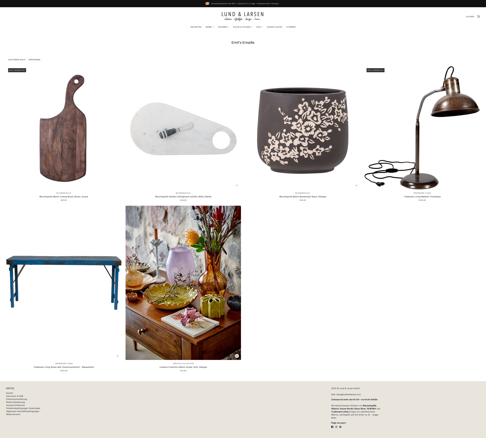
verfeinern (34, 60)
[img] (332, 427)
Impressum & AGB (14, 396)
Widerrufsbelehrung (15, 402)
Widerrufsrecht (13, 414)
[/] (243, 16)
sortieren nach (16, 60)
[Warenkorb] (478, 16)
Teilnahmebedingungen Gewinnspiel (23, 408)
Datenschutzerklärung (16, 399)
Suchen (470, 16)
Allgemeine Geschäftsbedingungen (22, 411)
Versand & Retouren (15, 405)
